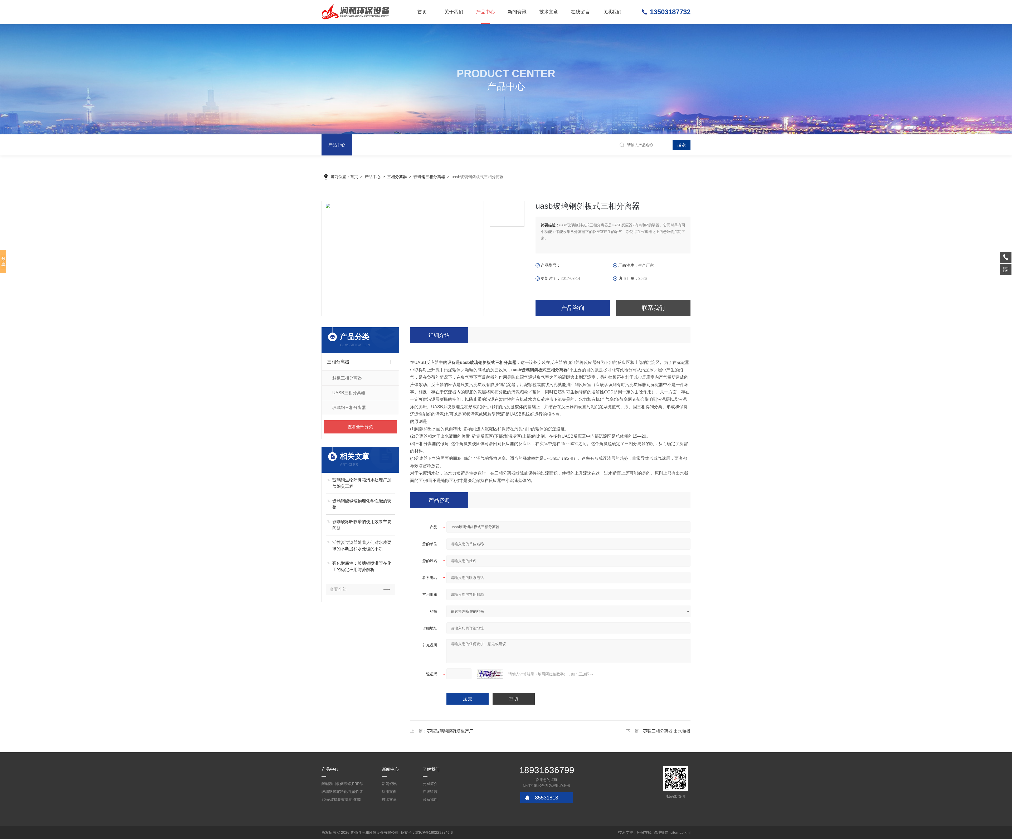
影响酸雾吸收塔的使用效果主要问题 (361, 524)
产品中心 (485, 11)
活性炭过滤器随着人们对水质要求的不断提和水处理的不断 (361, 545)
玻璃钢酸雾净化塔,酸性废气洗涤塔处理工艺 (342, 792)
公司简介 (430, 784)
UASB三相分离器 (348, 393)
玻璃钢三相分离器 (429, 176)
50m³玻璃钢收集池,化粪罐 (341, 800)
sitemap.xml (680, 832)
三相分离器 (397, 176)
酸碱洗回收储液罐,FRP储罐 (342, 785)
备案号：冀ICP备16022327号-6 (427, 832)
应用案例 (389, 791)
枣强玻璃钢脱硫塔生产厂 (450, 731)
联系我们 (611, 11)
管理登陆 (661, 832)
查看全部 (338, 589)
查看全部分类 (360, 427)
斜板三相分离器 (347, 378)
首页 (422, 11)
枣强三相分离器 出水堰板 (666, 731)
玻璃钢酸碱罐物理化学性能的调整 (361, 504)
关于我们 (453, 11)
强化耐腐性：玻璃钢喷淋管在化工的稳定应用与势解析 (361, 566)
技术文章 (548, 11)
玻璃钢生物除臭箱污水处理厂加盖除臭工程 (361, 483)
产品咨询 (572, 308)
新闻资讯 (517, 11)
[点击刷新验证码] (490, 674)
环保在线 (644, 832)
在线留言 (580, 11)
